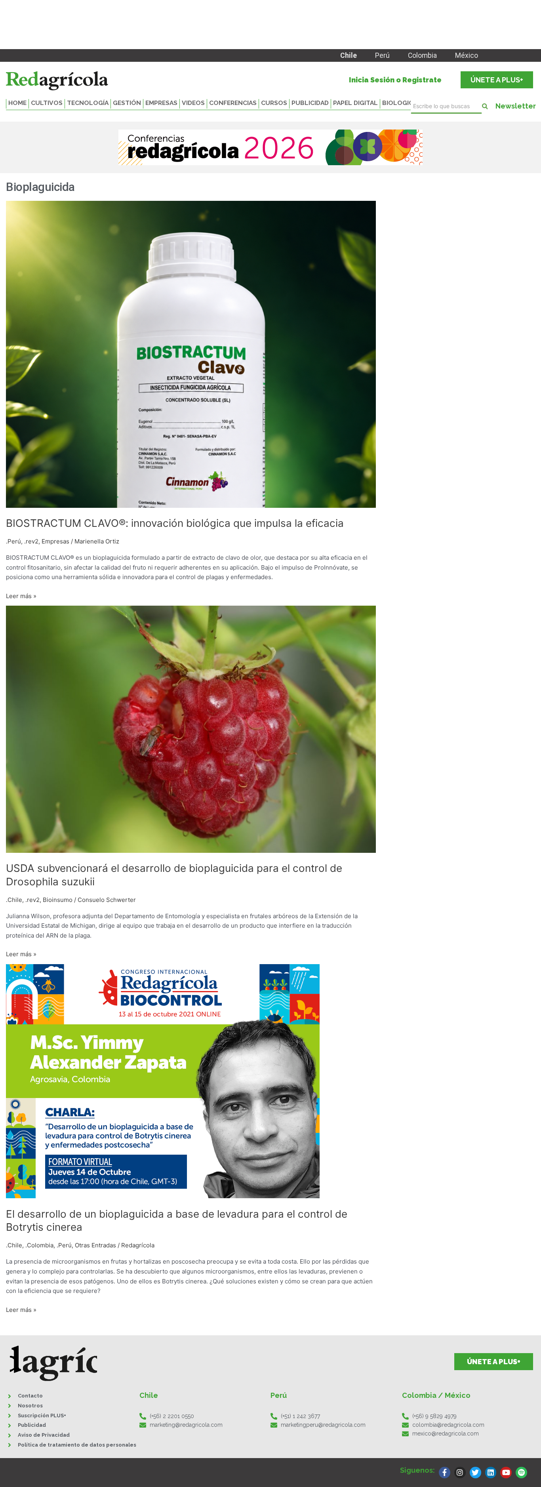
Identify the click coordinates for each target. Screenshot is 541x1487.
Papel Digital (355, 103)
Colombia (422, 55)
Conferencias (233, 103)
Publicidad (310, 103)
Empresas (161, 103)
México (466, 55)
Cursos (274, 103)
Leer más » (21, 595)
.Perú (13, 541)
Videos (193, 103)
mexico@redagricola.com (445, 1433)
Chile (348, 55)
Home (17, 103)
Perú (382, 55)
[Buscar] (485, 106)
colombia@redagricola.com (448, 1425)
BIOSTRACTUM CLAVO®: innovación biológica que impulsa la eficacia (175, 523)
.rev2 (31, 541)
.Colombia (39, 1245)
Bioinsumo (57, 900)
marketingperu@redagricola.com (323, 1425)
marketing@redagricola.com (186, 1425)
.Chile (14, 900)
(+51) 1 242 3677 (300, 1416)
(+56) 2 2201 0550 (172, 1416)
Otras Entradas (95, 1245)
